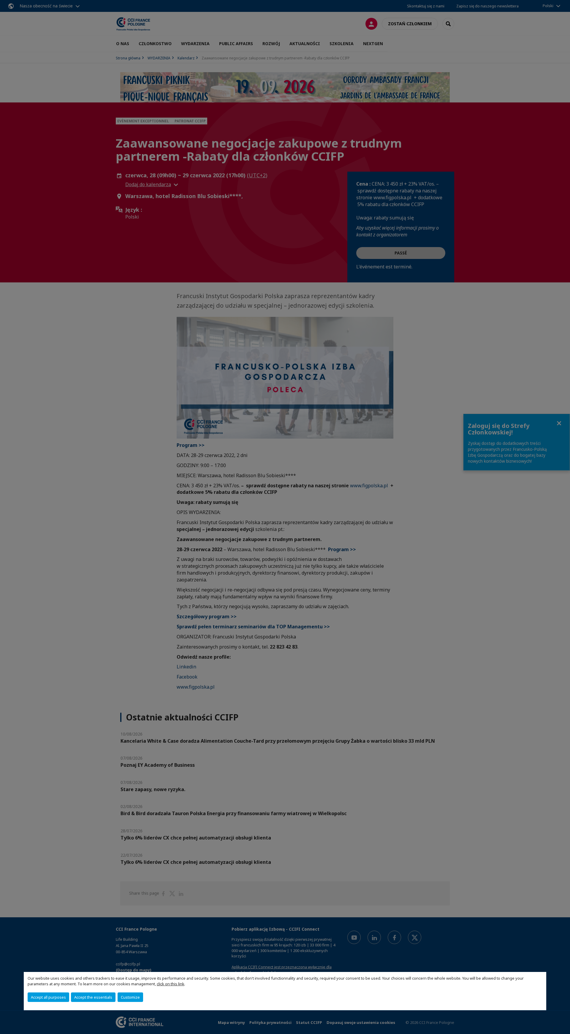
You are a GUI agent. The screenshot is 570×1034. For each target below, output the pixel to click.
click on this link (170, 983)
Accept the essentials (93, 997)
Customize (130, 997)
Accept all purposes (48, 997)
